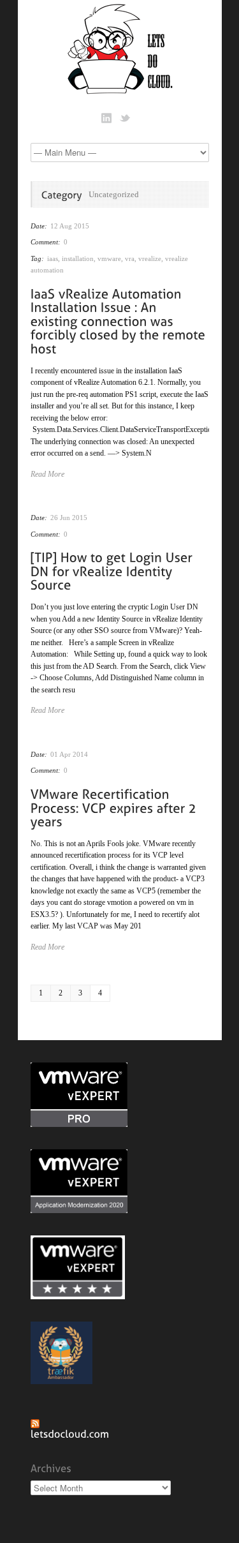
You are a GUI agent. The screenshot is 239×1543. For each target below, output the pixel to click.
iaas (52, 258)
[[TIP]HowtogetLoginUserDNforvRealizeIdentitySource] (113, 570)
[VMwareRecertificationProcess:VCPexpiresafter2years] (115, 807)
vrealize (149, 258)
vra (129, 258)
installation (78, 258)
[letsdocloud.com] (70, 1433)
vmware (109, 258)
